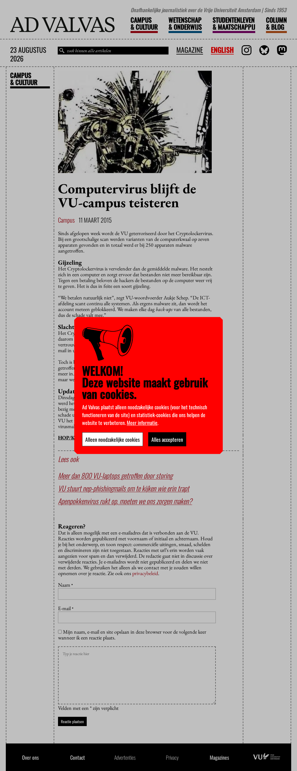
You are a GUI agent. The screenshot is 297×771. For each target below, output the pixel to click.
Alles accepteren (167, 439)
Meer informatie (142, 422)
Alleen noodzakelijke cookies (112, 439)
